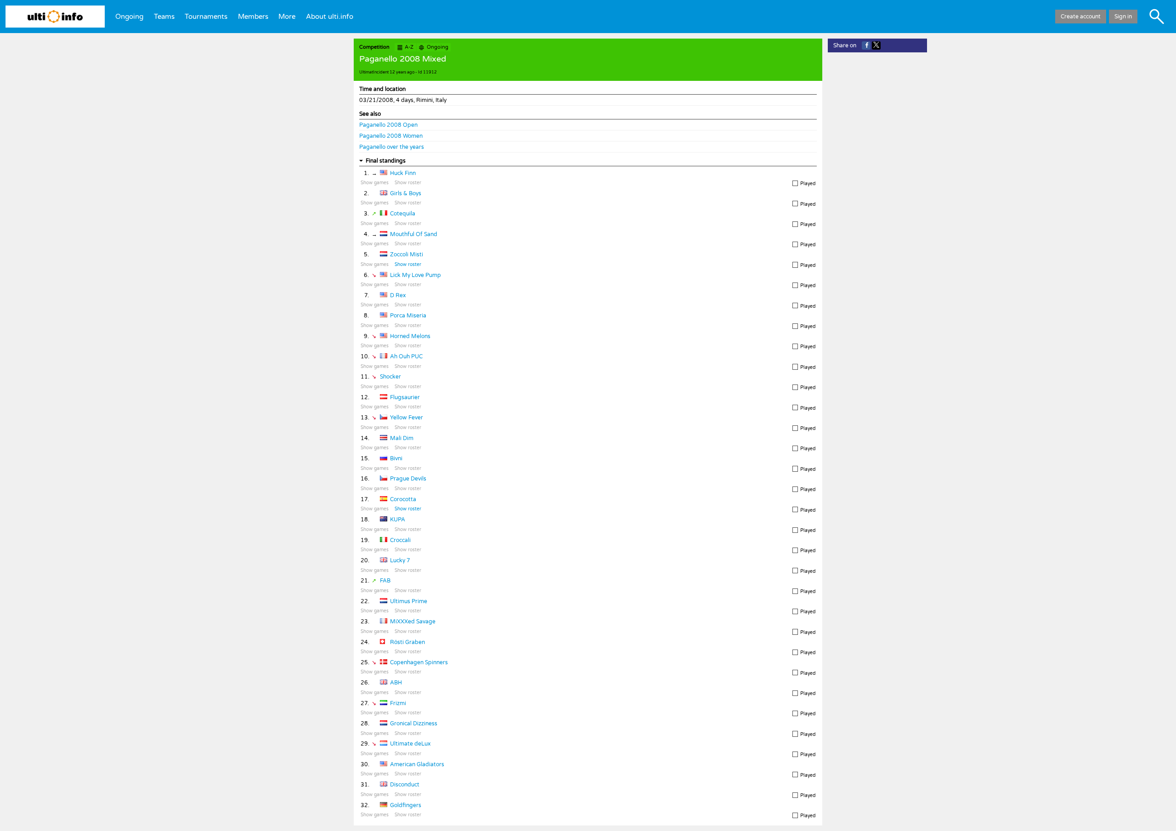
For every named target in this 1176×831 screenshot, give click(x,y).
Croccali (400, 540)
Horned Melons (410, 336)
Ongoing (129, 16)
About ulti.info (329, 16)
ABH (396, 682)
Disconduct (404, 784)
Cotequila (402, 213)
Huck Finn (403, 173)
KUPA (397, 519)
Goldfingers (405, 805)
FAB (385, 580)
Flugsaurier (405, 397)
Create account (1081, 16)
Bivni (396, 458)
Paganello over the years (391, 147)
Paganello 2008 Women (391, 136)
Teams (164, 16)
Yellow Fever (406, 417)
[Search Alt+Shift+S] (1156, 16)
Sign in (1123, 16)
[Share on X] (876, 45)
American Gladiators (417, 764)
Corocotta (403, 499)
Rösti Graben (407, 642)
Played (807, 184)
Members (253, 16)
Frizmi (398, 703)
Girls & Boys (405, 193)
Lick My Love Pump (415, 275)
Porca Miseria (408, 315)
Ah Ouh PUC (406, 356)
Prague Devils (408, 478)
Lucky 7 (400, 560)
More (286, 16)
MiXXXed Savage (412, 621)
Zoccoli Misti (406, 254)
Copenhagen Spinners (419, 662)
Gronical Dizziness (413, 723)
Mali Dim (401, 438)
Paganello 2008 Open (388, 125)
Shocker (390, 376)
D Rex (398, 295)
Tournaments (206, 16)
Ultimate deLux (410, 744)
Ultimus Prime (408, 601)
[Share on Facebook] (866, 45)
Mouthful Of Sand (413, 234)
